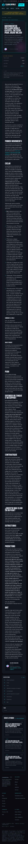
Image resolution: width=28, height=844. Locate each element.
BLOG (9, 17)
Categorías (4, 798)
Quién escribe (18, 814)
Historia (17, 8)
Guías (7, 8)
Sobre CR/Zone (18, 812)
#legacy (5, 710)
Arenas (3, 806)
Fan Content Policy (12, 841)
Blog (3, 795)
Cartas (22, 8)
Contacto (17, 819)
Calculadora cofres (19, 795)
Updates (12, 8)
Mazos (3, 8)
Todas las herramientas (20, 798)
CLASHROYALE (7, 777)
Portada (16, 779)
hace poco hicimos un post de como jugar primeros (12, 152)
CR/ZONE (4, 17)
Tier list (3, 803)
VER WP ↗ (22, 66)
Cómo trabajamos (13, 667)
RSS (3, 814)
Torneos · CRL (5, 812)
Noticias (21, 4)
